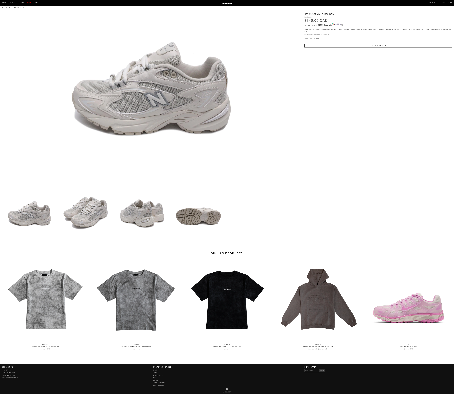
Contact (155, 372)
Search (432, 3)
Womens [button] (13, 3)
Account (441, 3)
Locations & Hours (158, 375)
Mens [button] (4, 3)
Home (3, 8)
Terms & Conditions (158, 385)
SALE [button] (29, 3)
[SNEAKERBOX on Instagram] (227, 389)
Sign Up (322, 370)
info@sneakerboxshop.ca (10, 377)
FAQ (154, 377)
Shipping (155, 380)
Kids (22, 3)
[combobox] (378, 45)
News (37, 3)
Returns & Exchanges (159, 382)
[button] (378, 24)
